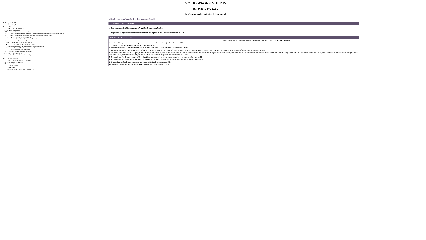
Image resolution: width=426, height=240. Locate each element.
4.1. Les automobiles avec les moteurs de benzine (20, 32)
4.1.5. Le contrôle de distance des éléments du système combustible (25, 41)
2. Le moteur (8, 26)
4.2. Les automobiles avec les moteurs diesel (18, 51)
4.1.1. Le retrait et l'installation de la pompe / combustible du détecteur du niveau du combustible (34, 33)
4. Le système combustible (12, 30)
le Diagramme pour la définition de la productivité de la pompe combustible (233, 50)
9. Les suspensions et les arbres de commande (18, 60)
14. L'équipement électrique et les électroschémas (19, 69)
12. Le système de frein (11, 65)
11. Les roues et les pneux (12, 64)
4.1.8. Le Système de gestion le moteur (18, 49)
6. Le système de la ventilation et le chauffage (18, 55)
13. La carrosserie (9, 67)
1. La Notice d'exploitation (12, 25)
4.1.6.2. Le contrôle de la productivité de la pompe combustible (25, 46)
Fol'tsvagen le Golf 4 (9, 23)
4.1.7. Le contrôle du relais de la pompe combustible (21, 48)
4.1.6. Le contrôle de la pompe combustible (19, 42)
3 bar (185, 55)
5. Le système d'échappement (13, 53)
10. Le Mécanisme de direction (13, 62)
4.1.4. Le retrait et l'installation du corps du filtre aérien (21, 39)
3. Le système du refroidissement (14, 28)
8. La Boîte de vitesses (11, 58)
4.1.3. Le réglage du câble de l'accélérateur (18, 37)
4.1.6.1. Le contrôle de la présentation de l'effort (20, 44)
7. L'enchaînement (9, 57)
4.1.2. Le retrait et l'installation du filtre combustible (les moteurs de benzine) (28, 35)
